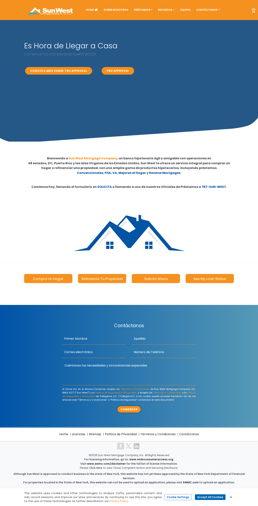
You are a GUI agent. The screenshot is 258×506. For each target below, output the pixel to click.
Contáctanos (189, 434)
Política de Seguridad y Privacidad (115, 392)
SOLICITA (104, 187)
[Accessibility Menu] (253, 10)
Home (90, 10)
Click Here (96, 468)
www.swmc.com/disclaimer (106, 464)
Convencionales (90, 173)
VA (114, 173)
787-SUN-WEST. (214, 187)
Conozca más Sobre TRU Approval (58, 71)
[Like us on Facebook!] (120, 446)
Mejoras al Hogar (132, 173)
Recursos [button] (165, 10)
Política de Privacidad (121, 434)
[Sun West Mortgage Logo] (50, 9)
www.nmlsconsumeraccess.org (151, 459)
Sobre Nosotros (116, 10)
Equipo (185, 10)
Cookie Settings (178, 497)
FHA (108, 173)
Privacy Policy (119, 501)
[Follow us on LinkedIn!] (136, 446)
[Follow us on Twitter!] (128, 446)
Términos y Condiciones (135, 389)
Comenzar (129, 409)
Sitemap (95, 434)
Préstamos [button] (142, 10)
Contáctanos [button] (207, 10)
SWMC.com (191, 482)
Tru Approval (118, 71)
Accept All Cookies (210, 497)
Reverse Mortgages (164, 173)
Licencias (78, 434)
